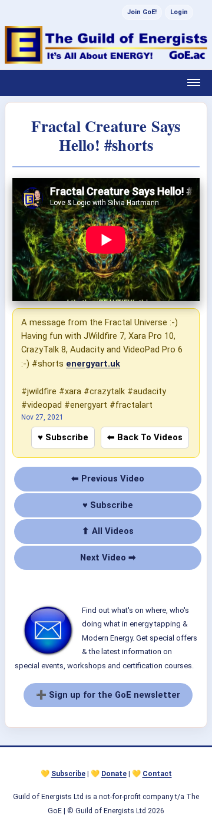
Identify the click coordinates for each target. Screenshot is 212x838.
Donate (114, 774)
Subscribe (68, 774)
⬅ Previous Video (107, 478)
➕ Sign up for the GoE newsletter (108, 694)
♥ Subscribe (63, 437)
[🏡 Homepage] (106, 45)
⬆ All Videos (108, 531)
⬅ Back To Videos (145, 437)
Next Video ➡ (108, 557)
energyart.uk (93, 363)
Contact (157, 774)
